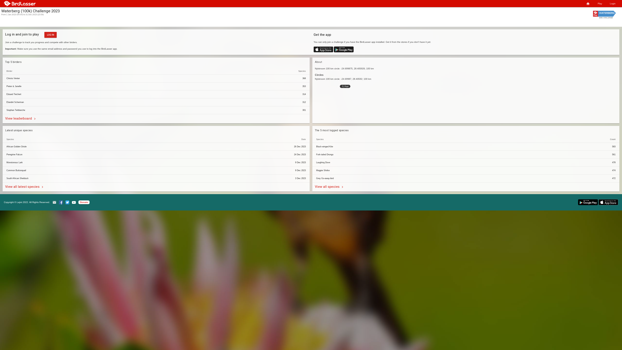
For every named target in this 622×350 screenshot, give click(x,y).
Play (600, 3)
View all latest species (22, 187)
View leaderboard (19, 118)
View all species (327, 187)
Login (613, 3)
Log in (50, 35)
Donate (84, 202)
